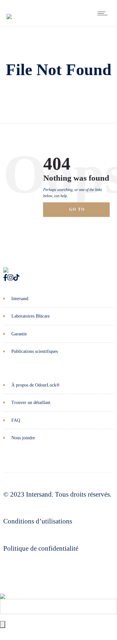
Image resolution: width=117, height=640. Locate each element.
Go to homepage (83, 212)
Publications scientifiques (34, 351)
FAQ (15, 420)
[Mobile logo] (2, 591)
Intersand (19, 298)
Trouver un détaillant (30, 402)
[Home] (9, 12)
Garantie (19, 333)
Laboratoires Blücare (30, 316)
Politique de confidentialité (40, 548)
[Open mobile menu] (104, 13)
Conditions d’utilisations (37, 521)
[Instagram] (10, 278)
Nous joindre (23, 437)
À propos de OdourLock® (35, 385)
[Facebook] (5, 278)
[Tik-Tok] (16, 278)
